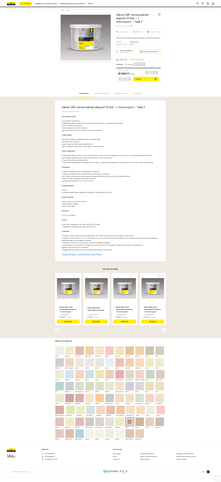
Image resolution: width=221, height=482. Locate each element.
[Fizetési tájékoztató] (116, 472)
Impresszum (116, 459)
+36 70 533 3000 (50, 453)
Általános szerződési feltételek (148, 456)
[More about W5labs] (208, 471)
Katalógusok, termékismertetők (46, 3)
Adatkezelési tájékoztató (147, 453)
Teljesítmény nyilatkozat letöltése (82, 254)
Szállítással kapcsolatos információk (72, 3)
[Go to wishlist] (202, 3)
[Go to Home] (11, 3)
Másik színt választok (137, 59)
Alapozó (68, 10)
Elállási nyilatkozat (145, 459)
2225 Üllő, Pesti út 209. (51, 459)
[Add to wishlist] (159, 15)
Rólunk (90, 3)
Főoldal (62, 10)
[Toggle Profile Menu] (213, 3)
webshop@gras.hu (50, 456)
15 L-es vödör (139, 64)
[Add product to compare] (78, 276)
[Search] (197, 3)
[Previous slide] (57, 330)
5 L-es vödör (129, 64)
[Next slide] (164, 330)
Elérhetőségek (117, 453)
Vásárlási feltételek (181, 459)
